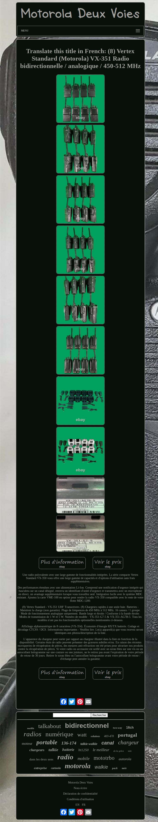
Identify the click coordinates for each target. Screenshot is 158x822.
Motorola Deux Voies (80, 782)
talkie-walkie (88, 744)
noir (124, 768)
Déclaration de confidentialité (80, 793)
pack (115, 768)
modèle (30, 728)
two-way (117, 727)
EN (77, 804)
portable (46, 742)
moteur (27, 743)
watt (82, 735)
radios (32, 734)
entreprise (40, 768)
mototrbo (104, 758)
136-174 (68, 743)
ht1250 (83, 750)
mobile (83, 758)
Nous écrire (80, 788)
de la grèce (118, 751)
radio (65, 757)
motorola (78, 766)
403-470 (109, 736)
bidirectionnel (87, 725)
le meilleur (101, 750)
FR (83, 804)
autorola (125, 759)
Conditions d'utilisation (80, 799)
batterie (68, 749)
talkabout (49, 726)
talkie (53, 749)
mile (129, 751)
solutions (95, 736)
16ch (130, 727)
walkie (101, 767)
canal (107, 743)
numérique (59, 734)
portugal (127, 735)
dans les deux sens (41, 759)
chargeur (128, 742)
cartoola (56, 768)
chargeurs (36, 750)
